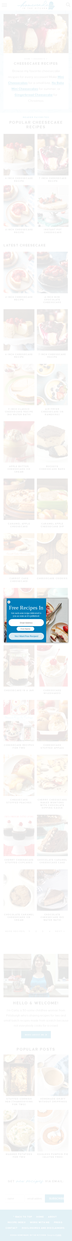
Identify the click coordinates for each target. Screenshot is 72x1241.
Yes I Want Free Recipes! (26, 636)
